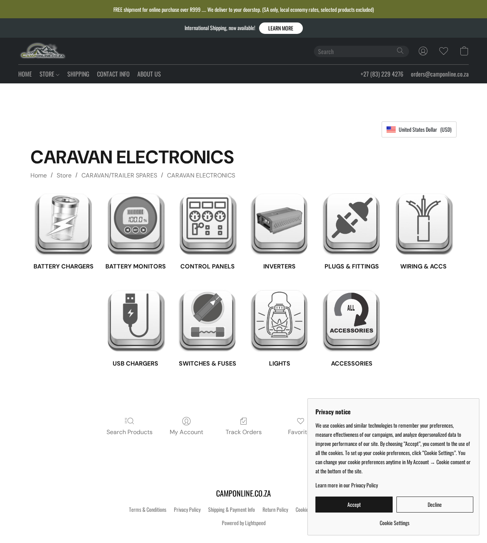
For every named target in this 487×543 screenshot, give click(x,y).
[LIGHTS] (279, 320)
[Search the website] (400, 50)
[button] (281, 28)
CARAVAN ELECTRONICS (201, 175)
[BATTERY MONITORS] (136, 224)
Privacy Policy (187, 509)
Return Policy (275, 509)
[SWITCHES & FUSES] (207, 320)
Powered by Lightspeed (244, 523)
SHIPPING (78, 73)
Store (64, 175)
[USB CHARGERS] (136, 320)
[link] (394, 520)
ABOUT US (149, 73)
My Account (186, 432)
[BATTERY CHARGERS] (63, 224)
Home (38, 175)
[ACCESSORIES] (351, 320)
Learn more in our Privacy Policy (346, 485)
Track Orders (244, 432)
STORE (48, 73)
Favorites (301, 432)
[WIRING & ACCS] (424, 224)
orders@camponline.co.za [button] (440, 73)
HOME (25, 73)
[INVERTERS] (279, 224)
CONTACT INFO (113, 73)
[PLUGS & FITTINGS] (351, 224)
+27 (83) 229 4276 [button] (382, 73)
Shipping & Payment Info (231, 509)
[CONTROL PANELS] (207, 224)
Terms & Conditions (147, 509)
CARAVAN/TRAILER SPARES (119, 175)
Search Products (130, 432)
